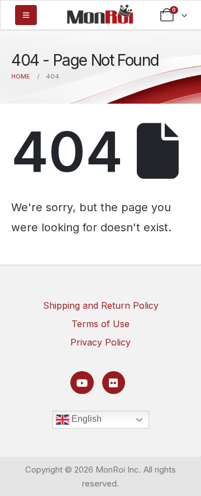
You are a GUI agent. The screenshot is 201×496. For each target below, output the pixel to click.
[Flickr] (113, 382)
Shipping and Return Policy (101, 305)
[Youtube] (81, 382)
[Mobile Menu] (26, 15)
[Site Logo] (99, 14)
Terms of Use (100, 323)
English (85, 419)
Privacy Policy (100, 342)
